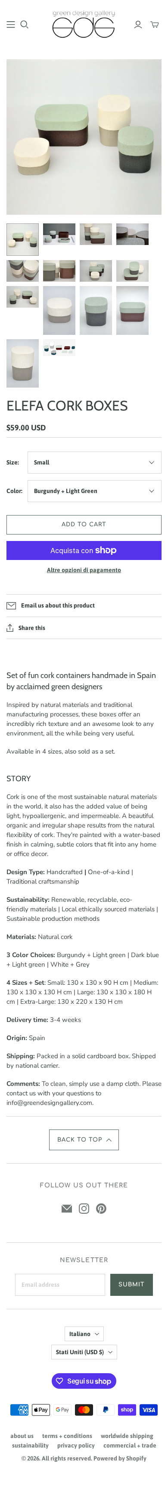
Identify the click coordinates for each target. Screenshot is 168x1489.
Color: (14, 490)
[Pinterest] (101, 1208)
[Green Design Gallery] (84, 23)
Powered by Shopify (119, 1458)
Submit (131, 1285)
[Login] (138, 24)
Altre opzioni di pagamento (84, 569)
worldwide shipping (127, 1435)
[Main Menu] (10, 24)
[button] (84, 1139)
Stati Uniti (80, 1352)
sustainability (30, 1445)
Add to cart (84, 525)
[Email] (67, 1208)
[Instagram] (84, 1208)
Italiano (79, 1333)
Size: (12, 462)
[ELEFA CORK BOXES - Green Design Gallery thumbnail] (22, 239)
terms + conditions (67, 1435)
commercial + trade (129, 1445)
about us (22, 1435)
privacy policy (76, 1445)
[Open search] (24, 24)
